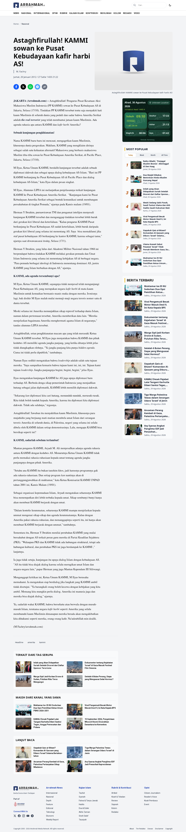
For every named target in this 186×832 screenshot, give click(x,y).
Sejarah (115, 804)
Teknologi (50, 812)
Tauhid (82, 793)
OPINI (55, 13)
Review (115, 800)
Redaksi (115, 812)
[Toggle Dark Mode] (170, 5)
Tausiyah (83, 820)
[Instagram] (23, 815)
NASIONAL (26, 13)
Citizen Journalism (152, 793)
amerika (31, 642)
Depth (48, 800)
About (131, 829)
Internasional (51, 793)
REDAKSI (127, 13)
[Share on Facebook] (16, 86)
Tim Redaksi (140, 829)
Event (146, 804)
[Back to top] (180, 826)
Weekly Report (52, 820)
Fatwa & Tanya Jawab (88, 800)
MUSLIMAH (106, 13)
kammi (42, 642)
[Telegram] (32, 815)
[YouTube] (28, 815)
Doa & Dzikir (84, 808)
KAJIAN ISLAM (76, 13)
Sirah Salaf (83, 816)
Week (142, 155)
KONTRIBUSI (92, 13)
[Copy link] (44, 86)
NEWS (16, 13)
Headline (19, 642)
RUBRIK (63, 13)
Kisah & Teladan (118, 797)
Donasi (150, 829)
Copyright (169, 829)
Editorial (49, 808)
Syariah (82, 797)
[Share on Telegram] (37, 86)
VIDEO (137, 13)
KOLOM (117, 13)
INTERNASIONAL (42, 13)
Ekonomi (50, 816)
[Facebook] (19, 815)
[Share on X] (23, 86)
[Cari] (135, 5)
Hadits (81, 804)
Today (130, 155)
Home (16, 24)
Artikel (114, 793)
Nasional (50, 797)
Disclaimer (159, 829)
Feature (49, 804)
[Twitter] (14, 815)
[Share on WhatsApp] (30, 86)
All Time (164, 155)
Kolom (114, 808)
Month (153, 155)
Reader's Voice (150, 797)
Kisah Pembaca (151, 800)
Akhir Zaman (84, 812)
